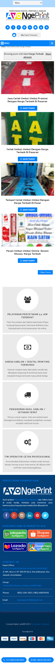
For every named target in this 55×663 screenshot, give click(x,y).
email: (5, 600)
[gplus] (19, 27)
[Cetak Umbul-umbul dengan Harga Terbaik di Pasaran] (27, 128)
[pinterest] (46, 27)
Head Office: (8, 565)
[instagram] (24, 27)
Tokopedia (7, 585)
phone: (6, 592)
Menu (7, 43)
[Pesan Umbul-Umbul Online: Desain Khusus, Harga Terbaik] (27, 230)
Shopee (17, 585)
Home (3, 47)
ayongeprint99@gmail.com (30, 600)
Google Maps (35, 585)
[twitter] (7, 27)
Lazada (25, 585)
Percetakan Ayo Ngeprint (26, 499)
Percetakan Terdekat (40, 624)
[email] (35, 27)
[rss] (30, 27)
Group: (6, 582)
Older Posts (45, 272)
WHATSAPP (29, 108)
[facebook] (13, 27)
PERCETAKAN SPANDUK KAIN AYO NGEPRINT (25, 568)
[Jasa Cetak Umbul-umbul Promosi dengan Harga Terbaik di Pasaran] (27, 77)
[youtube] (41, 27)
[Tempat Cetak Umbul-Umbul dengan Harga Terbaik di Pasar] (27, 179)
